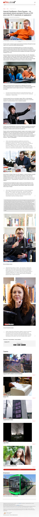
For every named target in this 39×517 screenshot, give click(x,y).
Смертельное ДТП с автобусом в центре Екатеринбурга (12, 373)
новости (20, 503)
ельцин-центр (6, 339)
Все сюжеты (19, 469)
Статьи (7, 8)
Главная (4, 8)
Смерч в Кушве (6, 442)
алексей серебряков (18, 339)
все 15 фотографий (15, 495)
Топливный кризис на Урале (8, 419)
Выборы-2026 (5, 396)
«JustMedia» (17, 505)
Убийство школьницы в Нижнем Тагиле (10, 465)
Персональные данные (6, 514)
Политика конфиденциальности (14, 514)
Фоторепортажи (6, 473)
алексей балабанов (11, 339)
